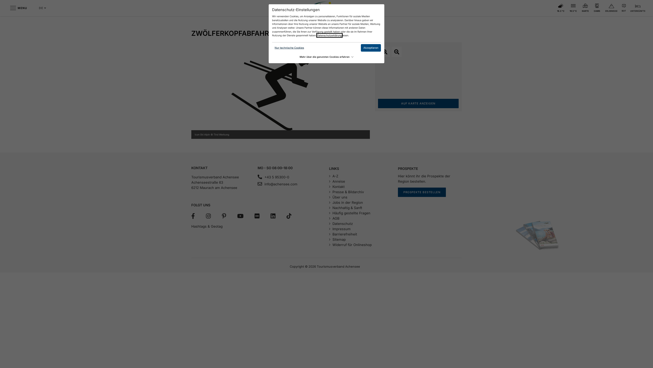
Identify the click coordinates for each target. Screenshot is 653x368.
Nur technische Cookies (289, 47)
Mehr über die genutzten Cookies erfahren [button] (325, 56)
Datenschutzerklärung (329, 35)
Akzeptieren (370, 47)
